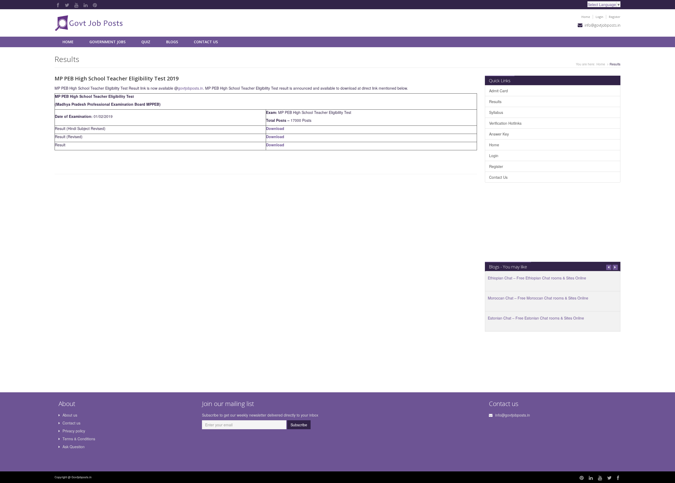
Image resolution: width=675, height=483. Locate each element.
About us (69, 415)
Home (585, 17)
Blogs (172, 41)
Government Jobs (107, 41)
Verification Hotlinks (505, 123)
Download (275, 128)
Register (614, 17)
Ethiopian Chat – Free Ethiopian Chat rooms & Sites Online (537, 278)
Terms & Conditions (78, 438)
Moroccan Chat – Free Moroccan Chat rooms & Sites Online (538, 298)
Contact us (71, 423)
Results (495, 101)
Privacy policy (73, 430)
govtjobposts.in (190, 88)
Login (599, 17)
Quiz (145, 41)
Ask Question (73, 446)
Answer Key (499, 134)
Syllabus (496, 112)
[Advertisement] (552, 225)
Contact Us (206, 41)
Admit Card (498, 90)
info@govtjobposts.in (602, 25)
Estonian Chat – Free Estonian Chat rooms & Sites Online (536, 318)
